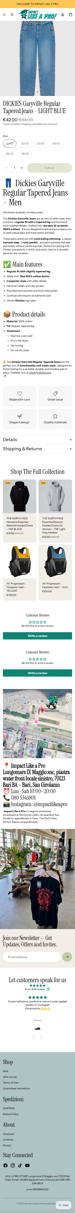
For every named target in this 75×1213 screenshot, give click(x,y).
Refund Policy (11, 1114)
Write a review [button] (37, 636)
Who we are (10, 1077)
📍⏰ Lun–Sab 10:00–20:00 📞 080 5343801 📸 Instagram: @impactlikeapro (36, 785)
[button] (34, 1037)
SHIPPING (9, 1108)
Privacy (7, 1145)
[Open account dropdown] (63, 15)
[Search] (12, 15)
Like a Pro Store (31, 1203)
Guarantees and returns (16, 1088)
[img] (37, 986)
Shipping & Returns (22, 448)
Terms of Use (10, 1082)
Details (10, 439)
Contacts (8, 1139)
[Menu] (4, 14)
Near (5, 1071)
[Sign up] (67, 957)
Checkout (8, 1134)
